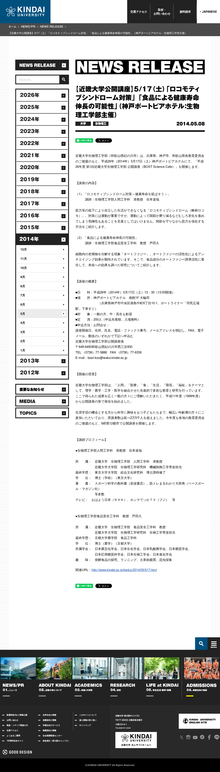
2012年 (29, 372)
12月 (23, 249)
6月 (22, 304)
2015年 (29, 227)
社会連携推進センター (52, 735)
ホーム (12, 26)
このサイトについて (88, 714)
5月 (22, 313)
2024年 (29, 119)
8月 (22, 286)
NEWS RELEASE (51, 26)
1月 (22, 350)
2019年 (29, 179)
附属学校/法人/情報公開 (17, 714)
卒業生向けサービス (51, 725)
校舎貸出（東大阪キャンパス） (56, 740)
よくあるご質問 (13, 735)
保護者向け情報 (49, 720)
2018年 (29, 191)
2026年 (29, 95)
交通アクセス (138, 11)
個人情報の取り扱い (88, 720)
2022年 (29, 143)
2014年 (29, 239)
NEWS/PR (28, 26)
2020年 (29, 167)
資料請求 (185, 11)
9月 (22, 277)
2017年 (29, 203)
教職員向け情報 (49, 730)
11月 (23, 258)
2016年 (29, 215)
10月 (23, 268)
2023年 (29, 131)
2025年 (29, 107)
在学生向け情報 (49, 714)
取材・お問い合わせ (162, 11)
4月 (22, 322)
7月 (22, 295)
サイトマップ (85, 725)
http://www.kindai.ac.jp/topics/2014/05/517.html (124, 569)
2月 (22, 341)
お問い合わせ (12, 720)
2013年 (29, 360)
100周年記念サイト (15, 740)
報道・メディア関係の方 (17, 725)
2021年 (29, 155)
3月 (22, 332)
